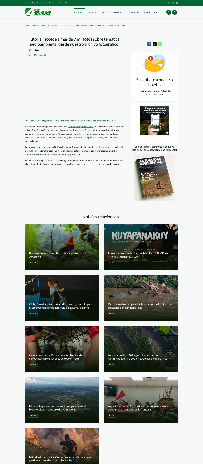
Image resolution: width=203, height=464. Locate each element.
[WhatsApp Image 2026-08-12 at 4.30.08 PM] (154, 155)
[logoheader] (38, 9)
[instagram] (173, 3)
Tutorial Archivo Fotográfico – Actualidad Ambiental (49, 120)
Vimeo (113, 120)
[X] (154, 44)
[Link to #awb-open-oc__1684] (174, 12)
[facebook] (164, 3)
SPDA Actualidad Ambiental (93, 120)
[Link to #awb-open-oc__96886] (168, 12)
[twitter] (168, 3)
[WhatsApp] (159, 44)
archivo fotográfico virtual (80, 126)
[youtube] (177, 3)
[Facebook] (149, 44)
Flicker (34, 150)
